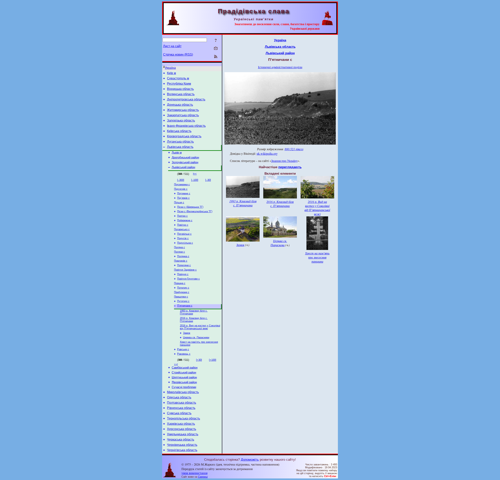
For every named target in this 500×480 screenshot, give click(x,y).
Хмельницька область (182, 434)
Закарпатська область (183, 115)
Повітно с (182, 224)
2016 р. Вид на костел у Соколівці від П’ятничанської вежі (200, 327)
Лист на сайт (172, 46)
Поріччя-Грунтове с (188, 278)
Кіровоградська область (184, 136)
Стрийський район (184, 372)
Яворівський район (184, 382)
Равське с (183, 349)
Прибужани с (181, 292)
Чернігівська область (182, 450)
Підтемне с (183, 193)
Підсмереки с (182, 184)
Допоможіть (250, 459)
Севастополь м (178, 78)
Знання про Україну (284, 161)
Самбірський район (184, 367)
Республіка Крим (179, 83)
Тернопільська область (183, 418)
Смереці (203, 476)
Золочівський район (185, 162)
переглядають (290, 167)
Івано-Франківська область (186, 125)
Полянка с (183, 256)
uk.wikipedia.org (267, 153)
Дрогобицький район (185, 157)
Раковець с (183, 353)
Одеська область (179, 397)
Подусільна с (185, 242)
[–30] (208, 180)
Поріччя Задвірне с (185, 269)
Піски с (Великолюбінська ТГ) (194, 211)
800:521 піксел (294, 149)
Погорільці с (184, 233)
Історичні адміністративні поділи (280, 67)
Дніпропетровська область (186, 99)
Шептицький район (184, 377)
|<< (195, 173)
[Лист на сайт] (215, 48)
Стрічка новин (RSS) (178, 54)
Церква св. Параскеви (196, 337)
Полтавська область (181, 402)
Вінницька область (180, 89)
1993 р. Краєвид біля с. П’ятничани (242, 203)
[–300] (180, 180)
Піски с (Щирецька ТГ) (190, 206)
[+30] (199, 359)
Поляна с (179, 247)
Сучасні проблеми (184, 387)
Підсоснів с (181, 189)
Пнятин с (182, 215)
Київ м (171, 73)
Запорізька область (181, 120)
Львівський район (183, 167)
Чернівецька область (182, 444)
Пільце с (179, 202)
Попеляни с (184, 265)
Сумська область (179, 413)
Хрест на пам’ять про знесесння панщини (317, 257)
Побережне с (184, 220)
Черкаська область (180, 439)
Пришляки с (181, 296)
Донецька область (180, 104)
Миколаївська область (183, 392)
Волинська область (181, 94)
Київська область (179, 131)
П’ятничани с (184, 305)
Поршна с (179, 283)
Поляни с (179, 251)
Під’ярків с (183, 197)
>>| (176, 364)
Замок (186, 333)
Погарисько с (182, 229)
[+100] (212, 359)
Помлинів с (180, 260)
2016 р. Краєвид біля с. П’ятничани (280, 204)
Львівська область (180, 146)
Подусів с (183, 238)
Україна (170, 67)
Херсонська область (181, 429)
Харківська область (181, 423)
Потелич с (183, 287)
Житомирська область (183, 110)
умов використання (194, 473)
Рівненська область (181, 408)
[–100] (194, 180)
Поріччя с (182, 274)
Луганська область (180, 141)
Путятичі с (183, 301)
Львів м (177, 152)
